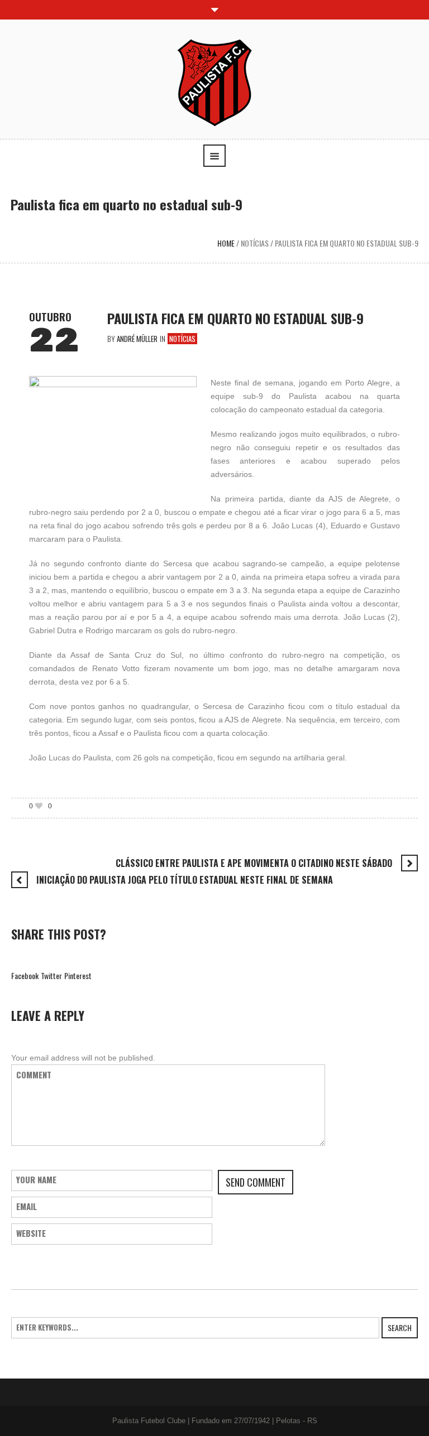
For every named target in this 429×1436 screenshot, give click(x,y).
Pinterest (78, 975)
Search (400, 1327)
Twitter (51, 975)
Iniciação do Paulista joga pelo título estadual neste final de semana (184, 879)
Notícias (255, 243)
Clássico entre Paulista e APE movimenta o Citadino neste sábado (254, 863)
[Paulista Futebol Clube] (214, 82)
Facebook (25, 975)
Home (226, 243)
